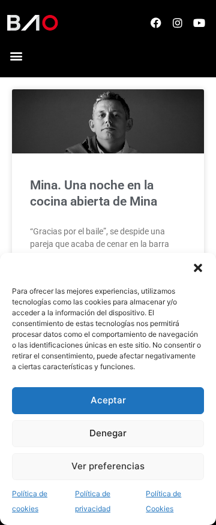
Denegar (108, 433)
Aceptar (108, 400)
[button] (198, 268)
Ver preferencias (108, 466)
